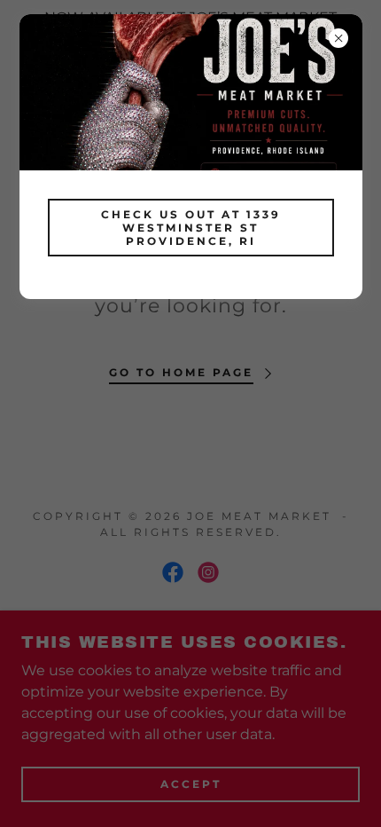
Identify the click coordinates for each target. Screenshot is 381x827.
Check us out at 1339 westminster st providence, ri (191, 228)
